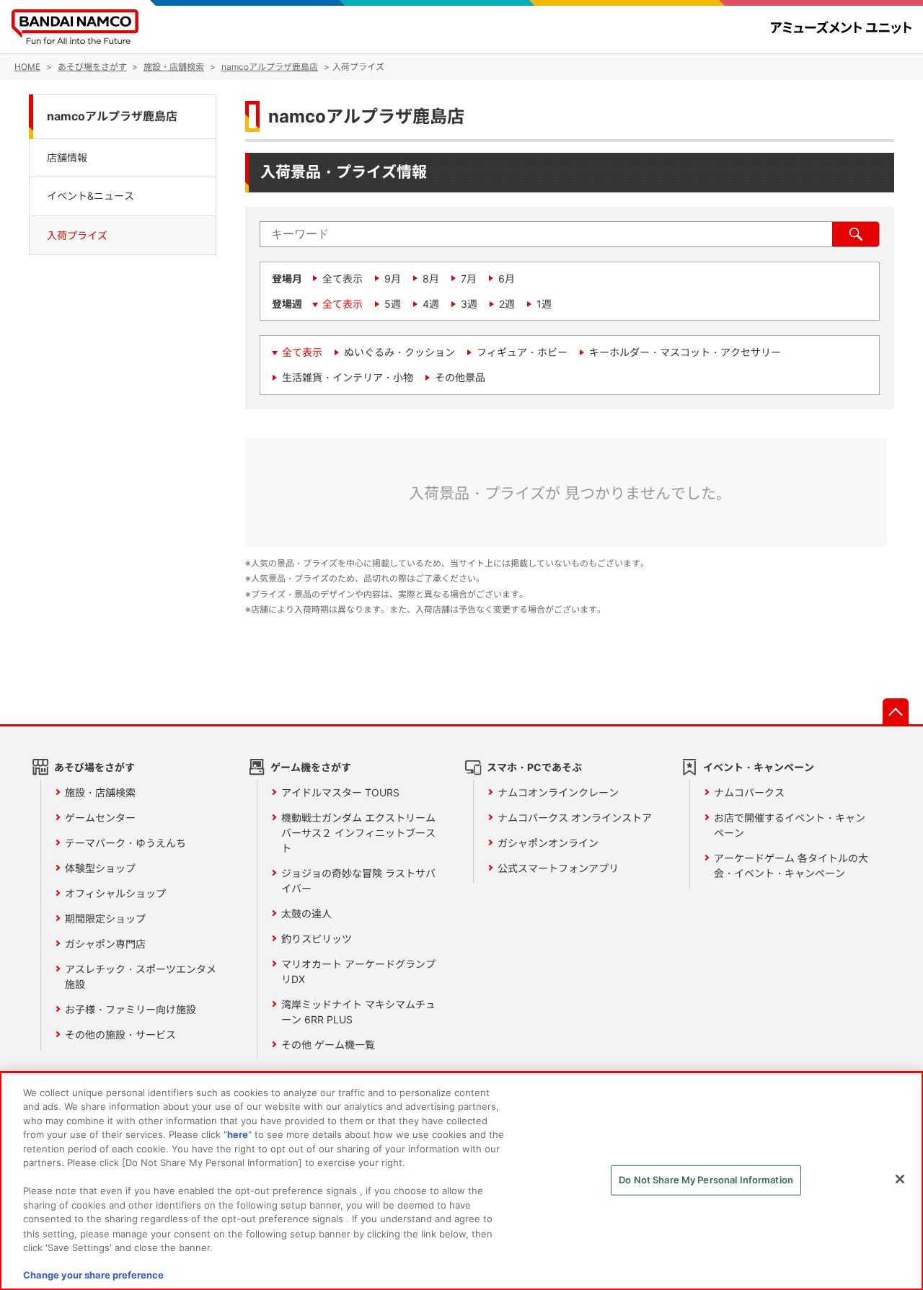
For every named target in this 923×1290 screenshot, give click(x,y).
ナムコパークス (749, 792)
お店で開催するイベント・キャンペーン (789, 825)
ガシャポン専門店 (105, 944)
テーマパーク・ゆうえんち (125, 843)
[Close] (900, 1179)
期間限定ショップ (105, 918)
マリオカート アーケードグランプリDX (358, 971)
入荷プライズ (77, 235)
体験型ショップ (100, 868)
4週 (431, 304)
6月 (506, 278)
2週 (507, 304)
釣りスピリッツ (316, 939)
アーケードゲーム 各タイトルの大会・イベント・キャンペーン (791, 865)
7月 (469, 278)
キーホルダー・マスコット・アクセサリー (685, 352)
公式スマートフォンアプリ (558, 868)
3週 (469, 304)
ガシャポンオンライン (548, 843)
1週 (544, 304)
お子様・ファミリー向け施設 (130, 1009)
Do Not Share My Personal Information (706, 1180)
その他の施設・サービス (120, 1034)
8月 (431, 278)
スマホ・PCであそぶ (534, 767)
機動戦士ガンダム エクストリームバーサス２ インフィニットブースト (358, 832)
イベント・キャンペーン (758, 767)
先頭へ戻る (896, 711)
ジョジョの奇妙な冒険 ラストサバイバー (358, 880)
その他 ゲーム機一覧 (328, 1044)
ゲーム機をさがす (310, 767)
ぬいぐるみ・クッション (399, 352)
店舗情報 (67, 157)
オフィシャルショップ (115, 893)
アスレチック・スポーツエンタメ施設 (140, 976)
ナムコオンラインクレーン (558, 792)
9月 (392, 278)
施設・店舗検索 (100, 792)
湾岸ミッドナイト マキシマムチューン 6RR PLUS (358, 1012)
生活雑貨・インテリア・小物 (347, 377)
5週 (392, 304)
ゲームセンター (100, 817)
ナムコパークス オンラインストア (575, 817)
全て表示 (342, 278)
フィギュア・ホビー (522, 352)
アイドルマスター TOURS (340, 792)
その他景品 (460, 377)
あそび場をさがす (94, 767)
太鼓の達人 (306, 913)
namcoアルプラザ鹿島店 (112, 116)
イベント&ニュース (90, 196)
